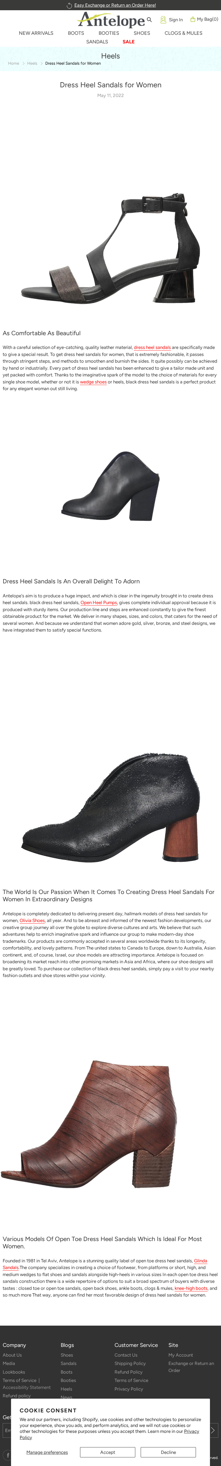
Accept (107, 1452)
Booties (68, 1380)
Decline (168, 1452)
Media (9, 1363)
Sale (129, 42)
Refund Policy (129, 1372)
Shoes (67, 1355)
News (66, 1397)
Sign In (176, 19)
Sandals (69, 1363)
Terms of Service (20, 1380)
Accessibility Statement (27, 1387)
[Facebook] (8, 1455)
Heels (32, 63)
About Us (12, 1355)
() (207, 19)
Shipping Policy (130, 1363)
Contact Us (126, 1355)
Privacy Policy (129, 1389)
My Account (180, 1355)
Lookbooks (14, 1372)
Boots (66, 1372)
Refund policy (17, 1395)
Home (13, 63)
